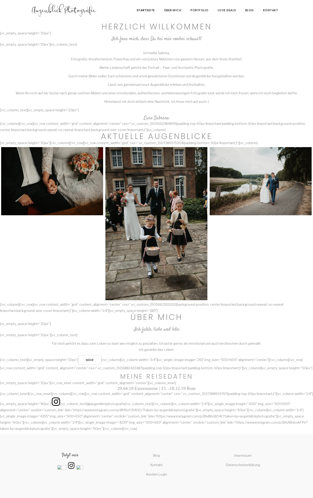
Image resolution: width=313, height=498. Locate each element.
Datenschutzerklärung (243, 465)
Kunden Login (156, 474)
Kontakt (156, 465)
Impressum (243, 455)
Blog (156, 455)
